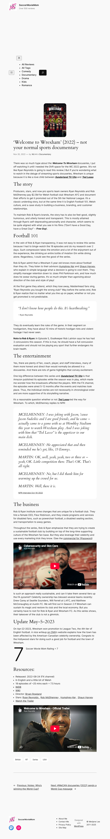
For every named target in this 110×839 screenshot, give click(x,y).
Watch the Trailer (25, 701)
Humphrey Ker (66, 266)
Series (35, 759)
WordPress (78, 826)
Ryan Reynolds (31, 697)
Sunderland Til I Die (66, 177)
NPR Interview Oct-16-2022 (30, 493)
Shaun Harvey (87, 266)
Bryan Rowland (33, 694)
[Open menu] (11, 72)
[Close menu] (19, 58)
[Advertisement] (55, 33)
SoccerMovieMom (29, 5)
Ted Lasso (87, 177)
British (18, 759)
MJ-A (34, 154)
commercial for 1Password (77, 538)
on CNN (51, 632)
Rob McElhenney (49, 697)
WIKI (18, 690)
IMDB (18, 687)
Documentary (45, 154)
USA (45, 759)
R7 (26, 759)
